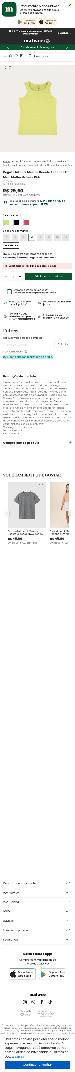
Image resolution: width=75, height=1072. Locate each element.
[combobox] (49, 56)
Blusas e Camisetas (34, 161)
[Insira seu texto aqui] (25, 1002)
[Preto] (16, 222)
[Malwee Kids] (37, 41)
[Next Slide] (71, 41)
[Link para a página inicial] (6, 161)
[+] (20, 276)
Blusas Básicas (57, 161)
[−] (6, 276)
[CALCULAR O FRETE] (63, 344)
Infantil (16, 161)
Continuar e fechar (37, 1065)
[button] (5, 67)
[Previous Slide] (3, 41)
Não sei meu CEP (12, 351)
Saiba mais (18, 1057)
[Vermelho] (26, 222)
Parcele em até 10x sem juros (37, 47)
